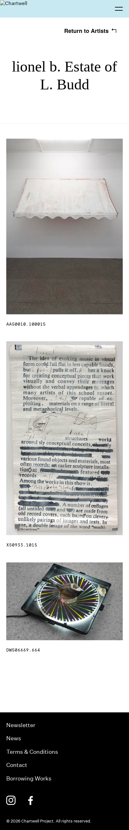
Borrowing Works (28, 778)
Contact (16, 765)
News (13, 738)
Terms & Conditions (32, 751)
